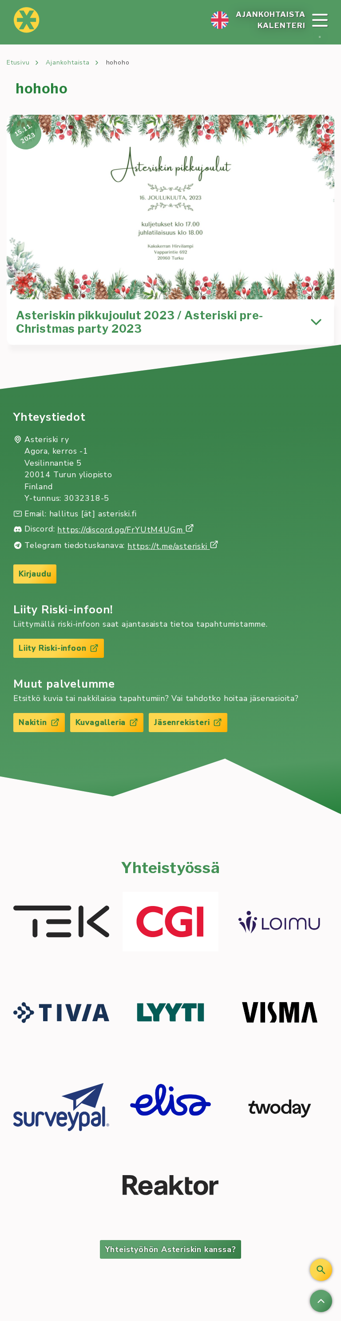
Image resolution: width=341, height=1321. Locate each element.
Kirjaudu (35, 573)
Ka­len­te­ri (281, 25)
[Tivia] (61, 1014)
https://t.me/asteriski (168, 546)
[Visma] (280, 1014)
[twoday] (280, 1108)
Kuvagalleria (100, 722)
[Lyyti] (170, 1013)
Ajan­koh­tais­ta (270, 14)
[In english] (220, 20)
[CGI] (170, 923)
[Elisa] (170, 1108)
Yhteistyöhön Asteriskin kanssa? (170, 1249)
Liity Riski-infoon (52, 648)
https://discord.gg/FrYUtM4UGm (121, 529)
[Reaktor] (170, 1186)
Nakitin (33, 722)
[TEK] (61, 923)
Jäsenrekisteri (182, 722)
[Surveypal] (61, 1108)
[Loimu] (280, 923)
